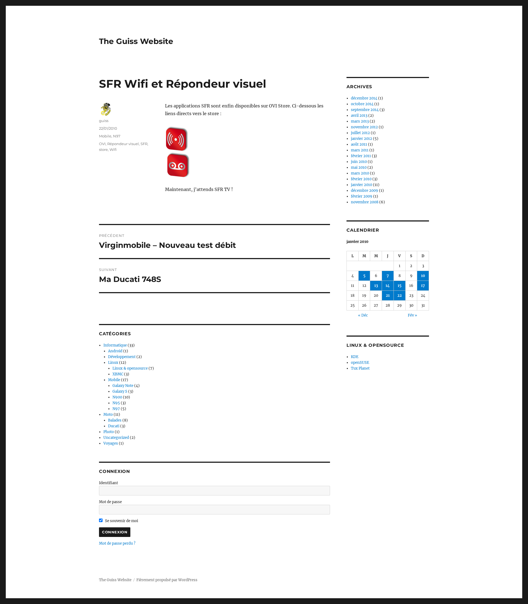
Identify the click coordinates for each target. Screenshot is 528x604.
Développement (122, 356)
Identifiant (108, 483)
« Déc (363, 315)
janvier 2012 (361, 138)
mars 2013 (360, 121)
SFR (144, 144)
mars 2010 (360, 173)
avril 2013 (359, 115)
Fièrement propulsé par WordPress (166, 580)
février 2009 (361, 196)
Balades (115, 420)
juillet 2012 (360, 133)
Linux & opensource (130, 368)
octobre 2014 (362, 104)
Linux (113, 362)
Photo (108, 432)
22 (399, 295)
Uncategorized (116, 437)
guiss (103, 120)
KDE (354, 356)
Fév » (412, 315)
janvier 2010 (361, 184)
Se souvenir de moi (121, 521)
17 (423, 285)
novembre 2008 (364, 202)
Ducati (113, 426)
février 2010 (361, 179)
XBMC (117, 374)
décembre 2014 (364, 98)
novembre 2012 (364, 127)
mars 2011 (360, 150)
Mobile (105, 136)
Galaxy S (119, 391)
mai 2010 (359, 167)
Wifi (113, 149)
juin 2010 (359, 161)
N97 (116, 136)
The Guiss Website (136, 41)
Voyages (110, 443)
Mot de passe (110, 502)
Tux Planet (360, 368)
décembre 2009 (364, 190)
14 (388, 285)
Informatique (115, 345)
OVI (102, 144)
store (103, 149)
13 (376, 285)
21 (388, 295)
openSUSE (360, 362)
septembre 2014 (365, 109)
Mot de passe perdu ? (117, 543)
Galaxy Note (122, 385)
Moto (108, 414)
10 (423, 275)
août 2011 (359, 144)
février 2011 (361, 156)
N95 (116, 403)
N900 (117, 397)
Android (115, 351)
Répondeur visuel (123, 144)
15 (400, 285)
